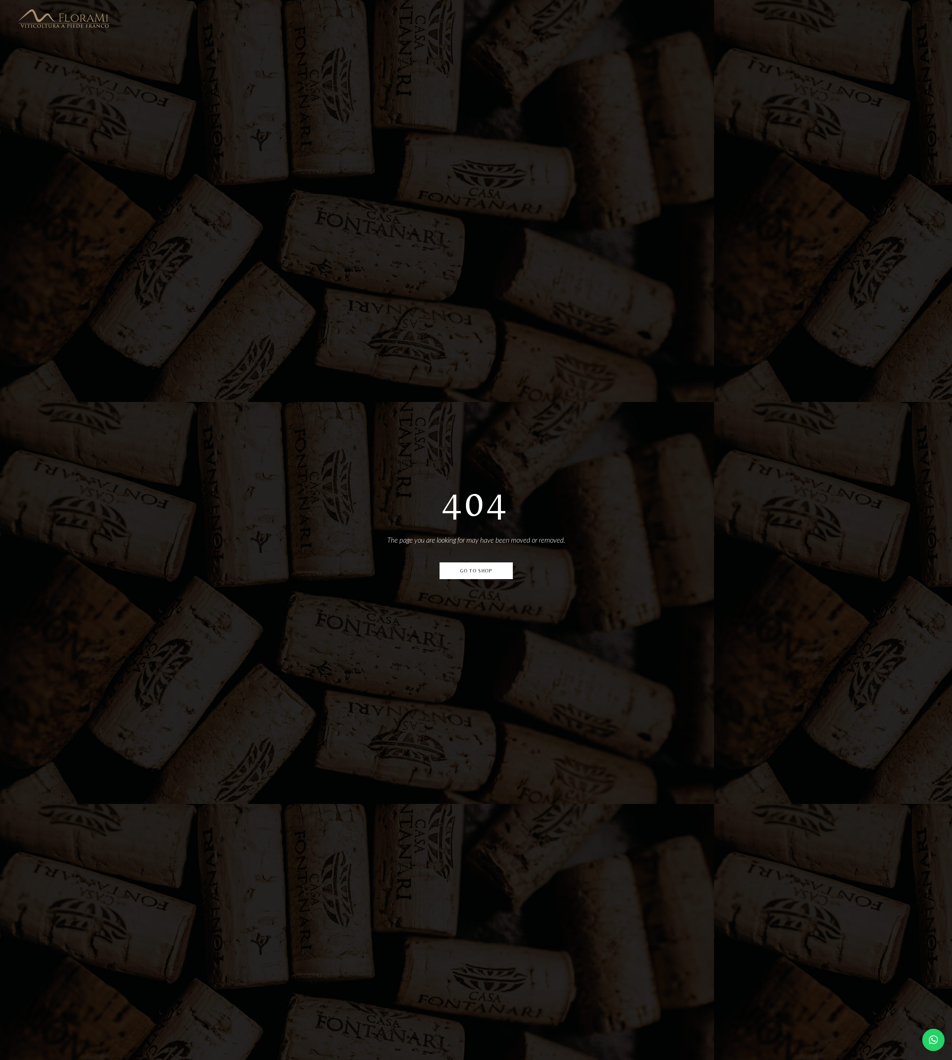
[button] (933, 1040)
